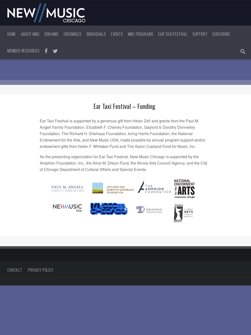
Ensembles (73, 34)
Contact (14, 270)
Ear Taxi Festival (173, 34)
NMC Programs (141, 34)
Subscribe (221, 34)
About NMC (30, 34)
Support (200, 34)
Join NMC (51, 34)
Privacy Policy (40, 270)
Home (11, 34)
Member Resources (23, 51)
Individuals (96, 34)
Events (117, 34)
